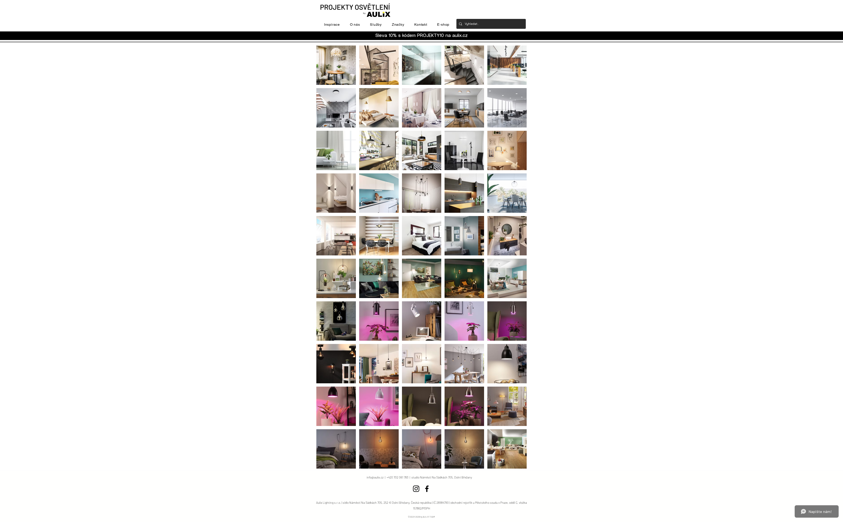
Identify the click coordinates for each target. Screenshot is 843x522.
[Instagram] (416, 488)
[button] (332, 24)
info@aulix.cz (375, 477)
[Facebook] (427, 488)
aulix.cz (460, 36)
